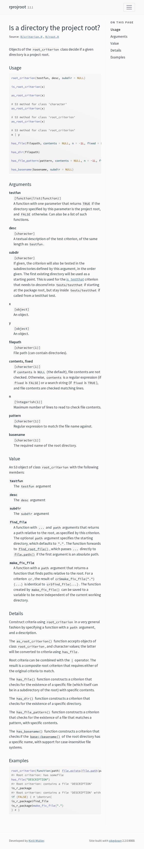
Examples (117, 57)
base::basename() (45, 737)
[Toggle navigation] (129, 7)
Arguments (118, 36)
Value (114, 43)
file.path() (24, 554)
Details (115, 50)
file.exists (71, 770)
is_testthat (75, 279)
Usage (115, 29)
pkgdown (115, 841)
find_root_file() (34, 549)
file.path (89, 770)
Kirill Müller (36, 841)
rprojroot (17, 7)
